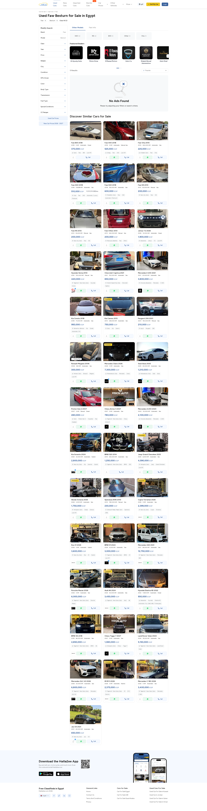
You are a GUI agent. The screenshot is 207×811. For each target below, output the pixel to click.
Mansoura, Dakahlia (112, 241)
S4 (88, 736)
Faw (80, 153)
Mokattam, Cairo (111, 195)
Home (88, 791)
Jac (85, 736)
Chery (125, 419)
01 (88, 555)
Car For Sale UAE (122, 795)
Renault (85, 373)
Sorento (90, 464)
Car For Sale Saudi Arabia (125, 798)
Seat (154, 373)
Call (89, 157)
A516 (106, 512)
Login (165, 4)
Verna (73, 286)
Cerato (91, 328)
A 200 (162, 419)
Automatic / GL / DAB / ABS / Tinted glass (150, 603)
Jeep (152, 464)
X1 (129, 555)
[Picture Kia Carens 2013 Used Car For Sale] (119, 306)
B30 (84, 153)
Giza (75, 195)
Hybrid (96, 464)
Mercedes (155, 283)
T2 (154, 241)
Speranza (126, 509)
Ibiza (158, 373)
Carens (117, 328)
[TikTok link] (59, 795)
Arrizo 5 (107, 422)
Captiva (107, 286)
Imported (90, 419)
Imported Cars (76, 4)
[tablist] (119, 27)
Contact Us (90, 795)
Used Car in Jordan (156, 795)
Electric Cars (90, 4)
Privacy (88, 802)
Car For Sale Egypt (123, 791)
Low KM (89, 153)
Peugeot (148, 328)
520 (130, 464)
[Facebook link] (54, 795)
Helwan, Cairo (77, 373)
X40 (118, 153)
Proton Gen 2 (82, 419)
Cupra (152, 509)
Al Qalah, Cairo (144, 153)
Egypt (44, 795)
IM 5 (128, 691)
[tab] (77, 27)
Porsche (93, 600)
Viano (128, 373)
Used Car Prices (53, 118)
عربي (142, 4)
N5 (156, 195)
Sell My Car (154, 4)
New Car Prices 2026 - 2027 (53, 123)
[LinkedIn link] (64, 795)
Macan (73, 603)
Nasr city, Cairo (144, 195)
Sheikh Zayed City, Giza (113, 283)
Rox (85, 555)
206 (153, 328)
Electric (107, 694)
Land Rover (160, 646)
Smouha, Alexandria (145, 283)
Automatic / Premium (111, 198)
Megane (92, 373)
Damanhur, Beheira (79, 328)
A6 (129, 600)
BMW (125, 464)
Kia (87, 328)
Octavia (92, 509)
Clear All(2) (63, 21)
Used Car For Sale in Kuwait (159, 791)
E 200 (162, 283)
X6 (96, 646)
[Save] (98, 124)
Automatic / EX (76, 331)
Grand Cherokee (160, 464)
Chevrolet (124, 283)
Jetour (150, 241)
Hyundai (93, 283)
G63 (140, 558)
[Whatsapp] (114, 157)
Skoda (86, 509)
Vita (156, 153)
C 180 (140, 694)
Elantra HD (158, 600)
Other (125, 241)
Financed (74, 198)
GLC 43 (74, 694)
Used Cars (55, 4)
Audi (125, 600)
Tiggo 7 (125, 646)
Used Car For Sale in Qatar (159, 798)
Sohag (108, 153)
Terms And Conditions (94, 798)
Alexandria (143, 241)
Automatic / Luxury (92, 195)
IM (124, 691)
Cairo (75, 153)
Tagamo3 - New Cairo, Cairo (81, 283)
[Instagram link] (69, 795)
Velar (140, 649)
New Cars (65, 4)
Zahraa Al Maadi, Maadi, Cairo (114, 509)
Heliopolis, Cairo (144, 464)
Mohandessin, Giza (145, 373)
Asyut (142, 328)
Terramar (158, 509)
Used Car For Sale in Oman (159, 802)
